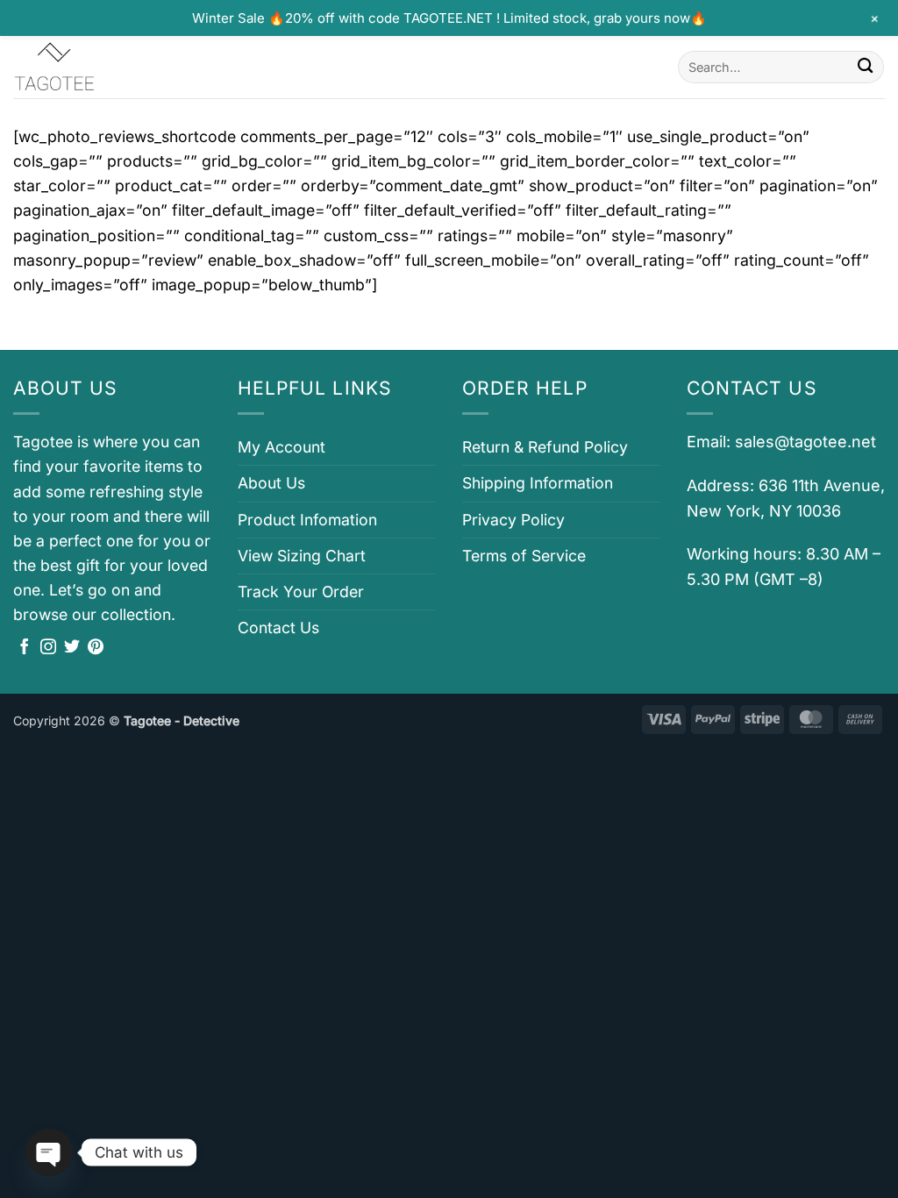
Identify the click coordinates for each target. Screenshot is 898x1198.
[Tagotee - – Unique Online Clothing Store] (101, 67)
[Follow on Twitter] (72, 648)
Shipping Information (537, 483)
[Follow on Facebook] (24, 648)
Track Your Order (301, 591)
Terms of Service (524, 555)
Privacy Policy (513, 519)
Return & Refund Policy (545, 447)
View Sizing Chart (302, 555)
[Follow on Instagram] (48, 648)
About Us (271, 483)
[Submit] (865, 67)
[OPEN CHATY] (49, 1152)
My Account (281, 447)
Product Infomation (307, 519)
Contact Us (278, 627)
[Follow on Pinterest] (95, 648)
